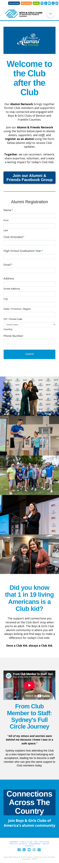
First (5, 220)
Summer (14, 842)
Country (7, 329)
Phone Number (13, 336)
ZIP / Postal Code (12, 319)
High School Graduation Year (23, 251)
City (5, 299)
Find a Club (26, 842)
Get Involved (41, 842)
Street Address (11, 289)
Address (8, 278)
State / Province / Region (17, 309)
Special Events (18, 844)
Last (5, 230)
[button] (50, 13)
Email (7, 264)
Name (8, 210)
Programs (35, 844)
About (46, 844)
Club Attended (13, 237)
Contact (29, 846)
